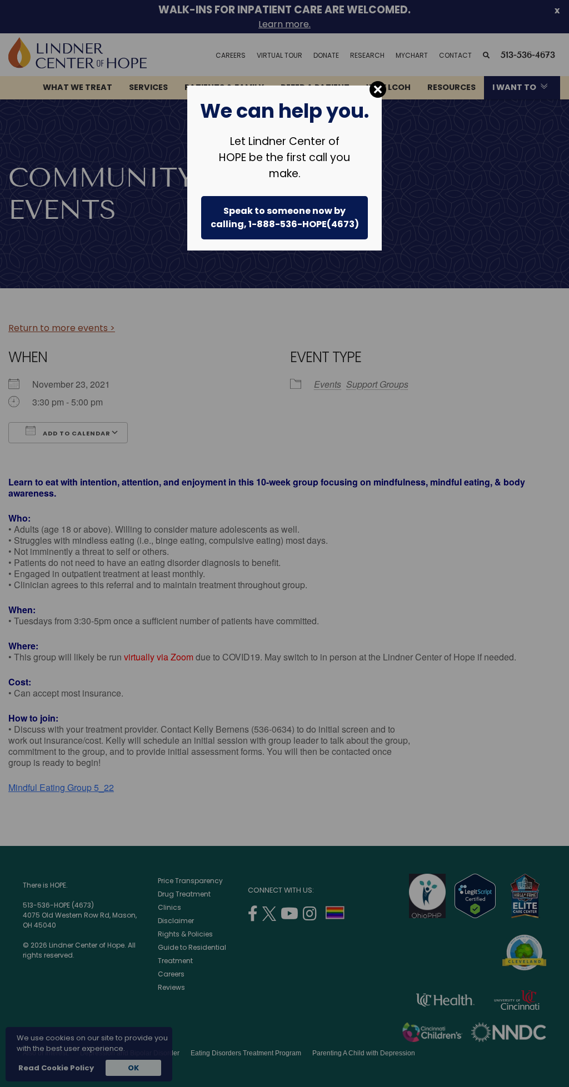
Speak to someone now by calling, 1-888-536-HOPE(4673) (285, 217)
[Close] (378, 89)
